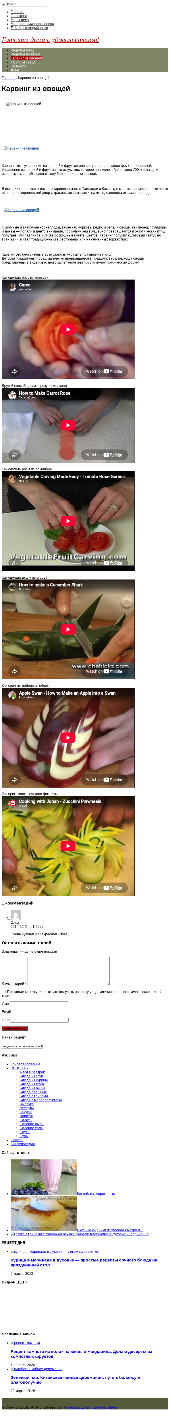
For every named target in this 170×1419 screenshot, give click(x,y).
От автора (19, 16)
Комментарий (14, 984)
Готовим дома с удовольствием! (50, 39)
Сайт (6, 1020)
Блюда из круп (31, 1076)
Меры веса (20, 20)
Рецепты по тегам (25, 54)
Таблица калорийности (29, 28)
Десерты (26, 1108)
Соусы (24, 1132)
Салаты (25, 1120)
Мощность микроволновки (32, 24)
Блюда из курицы (33, 1080)
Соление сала (31, 1128)
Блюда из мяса (31, 1084)
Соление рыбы (31, 1124)
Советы (17, 1140)
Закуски (25, 1112)
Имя (5, 1003)
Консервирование (25, 1064)
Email (6, 1012)
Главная (17, 12)
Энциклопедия (23, 1144)
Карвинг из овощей (26, 58)
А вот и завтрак (32, 1072)
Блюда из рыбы (32, 1088)
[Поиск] (3, 5)
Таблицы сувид (23, 62)
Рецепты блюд (22, 50)
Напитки (26, 1116)
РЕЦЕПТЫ (20, 1068)
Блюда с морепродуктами (40, 1100)
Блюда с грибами (33, 1096)
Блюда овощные (33, 1092)
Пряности (19, 66)
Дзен (15, 70)
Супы (24, 1136)
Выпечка (26, 1104)
